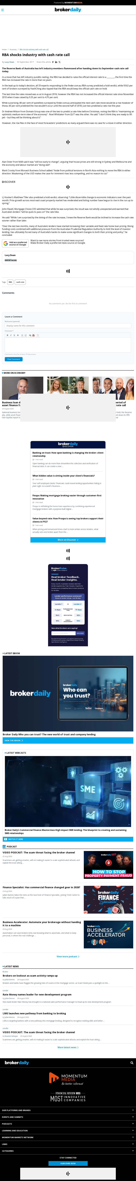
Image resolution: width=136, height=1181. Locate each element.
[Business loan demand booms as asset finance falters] (22, 389)
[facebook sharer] (53, 62)
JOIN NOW (80, 633)
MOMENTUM (73, 2)
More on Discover (67, 539)
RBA (10, 282)
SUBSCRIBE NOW (68, 1163)
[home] (68, 10)
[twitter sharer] (59, 62)
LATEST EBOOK (12, 653)
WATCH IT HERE (15, 839)
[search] (132, 1062)
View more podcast (67, 956)
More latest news (67, 1047)
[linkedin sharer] (56, 62)
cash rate (20, 282)
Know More (11, 260)
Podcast (11, 846)
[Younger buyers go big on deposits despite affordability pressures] (68, 389)
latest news (11, 966)
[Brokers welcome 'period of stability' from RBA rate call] (113, 389)
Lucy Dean (9, 62)
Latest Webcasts (16, 753)
